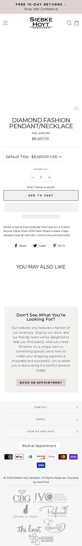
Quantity (41, 169)
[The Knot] (29, 531)
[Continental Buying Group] (22, 501)
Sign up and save (41, 431)
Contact (41, 407)
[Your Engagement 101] (54, 531)
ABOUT (41, 419)
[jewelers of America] (25, 517)
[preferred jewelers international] (54, 517)
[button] (41, 207)
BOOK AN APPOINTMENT (41, 382)
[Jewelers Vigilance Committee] (50, 501)
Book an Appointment (39, 446)
